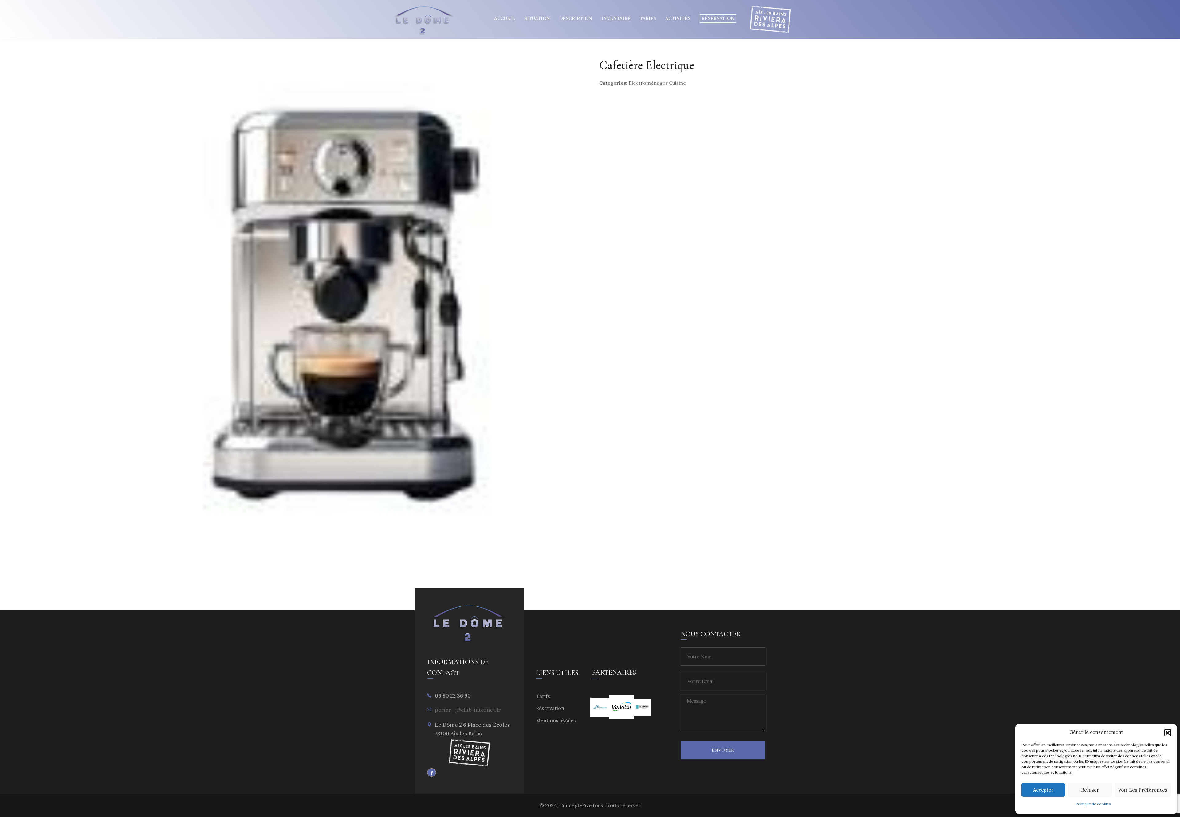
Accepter (1043, 790)
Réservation (718, 18)
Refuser (1090, 790)
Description (575, 18)
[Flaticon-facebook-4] (431, 772)
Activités (677, 18)
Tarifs (648, 18)
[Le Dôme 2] (424, 22)
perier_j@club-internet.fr (468, 710)
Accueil (504, 18)
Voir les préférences (1142, 790)
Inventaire (616, 18)
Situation (537, 18)
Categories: (613, 83)
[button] (1168, 732)
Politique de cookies (1093, 804)
